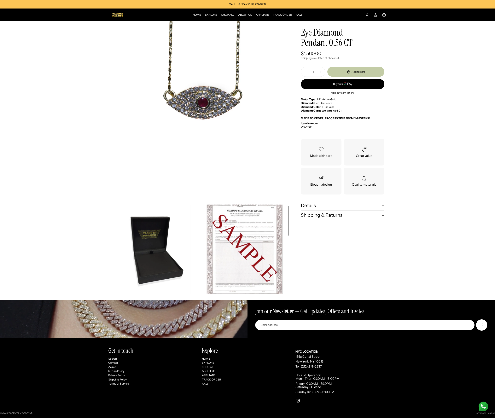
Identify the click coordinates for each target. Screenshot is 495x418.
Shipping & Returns (321, 215)
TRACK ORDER (211, 379)
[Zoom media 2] (153, 249)
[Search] (367, 15)
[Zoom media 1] (198, 111)
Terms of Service (118, 383)
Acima (112, 367)
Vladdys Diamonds (20, 412)
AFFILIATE (208, 375)
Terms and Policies (485, 412)
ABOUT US (209, 371)
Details (308, 205)
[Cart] (384, 15)
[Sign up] (481, 325)
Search (112, 358)
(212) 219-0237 (311, 366)
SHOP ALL (208, 367)
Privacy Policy (116, 375)
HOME (206, 358)
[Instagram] (297, 400)
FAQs (205, 383)
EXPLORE (208, 362)
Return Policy (116, 371)
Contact (113, 362)
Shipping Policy (117, 379)
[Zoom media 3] (244, 249)
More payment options (342, 93)
